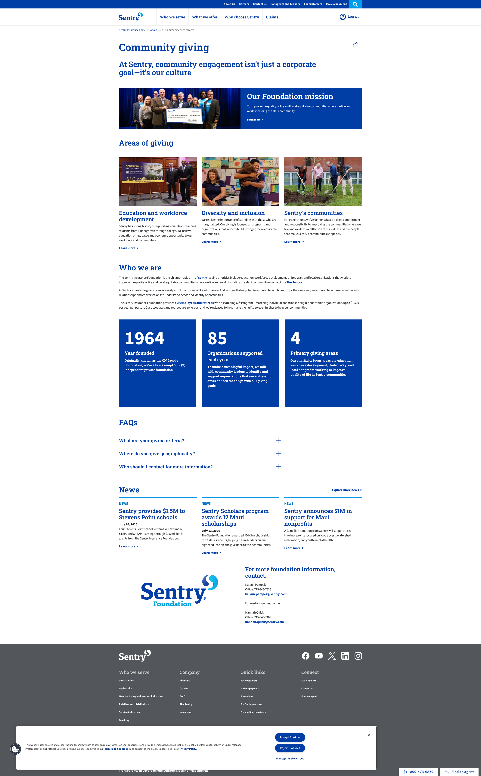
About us (155, 30)
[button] (357, 45)
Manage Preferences (290, 758)
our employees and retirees (194, 303)
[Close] (369, 735)
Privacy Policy (188, 748)
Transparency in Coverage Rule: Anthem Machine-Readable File (164, 770)
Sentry (203, 277)
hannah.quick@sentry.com (264, 622)
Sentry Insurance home (132, 30)
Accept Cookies (290, 737)
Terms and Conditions (117, 748)
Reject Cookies (290, 748)
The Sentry (294, 282)
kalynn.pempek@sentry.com (266, 594)
